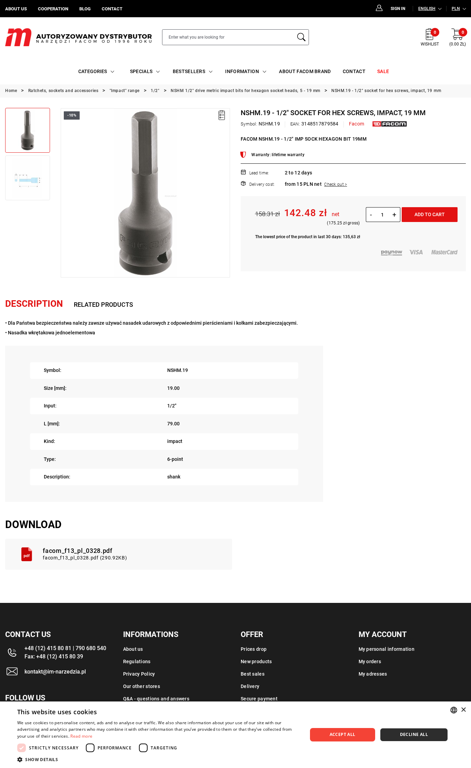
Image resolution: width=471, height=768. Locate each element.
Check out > (335, 184)
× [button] (463, 710)
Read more (81, 736)
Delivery (250, 686)
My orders (370, 661)
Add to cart (429, 214)
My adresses (373, 674)
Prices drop (254, 649)
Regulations (137, 661)
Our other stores (141, 686)
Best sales (252, 674)
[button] (65, 193)
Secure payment (259, 698)
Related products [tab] (103, 304)
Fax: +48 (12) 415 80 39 (53, 656)
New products (256, 661)
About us (133, 649)
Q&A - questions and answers (156, 698)
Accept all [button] (342, 734)
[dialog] (235, 734)
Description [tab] (34, 304)
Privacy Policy (139, 674)
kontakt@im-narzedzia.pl (55, 671)
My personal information (386, 649)
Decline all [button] (414, 734)
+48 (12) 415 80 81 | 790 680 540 (65, 648)
